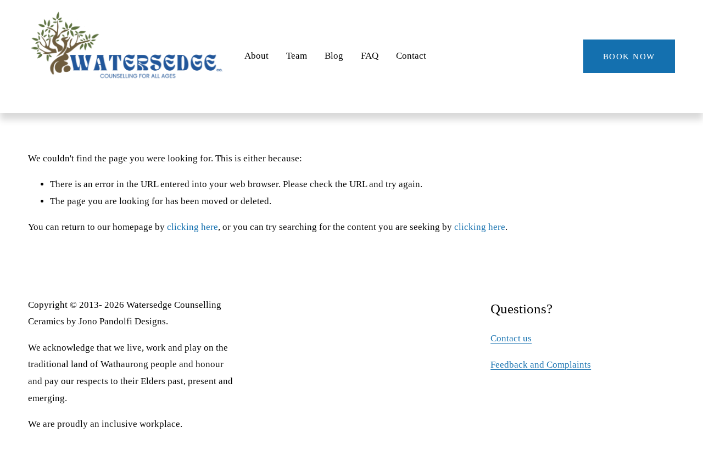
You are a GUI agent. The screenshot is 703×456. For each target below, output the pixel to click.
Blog (334, 55)
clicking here (192, 227)
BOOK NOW (629, 56)
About (256, 55)
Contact (411, 55)
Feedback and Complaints (540, 364)
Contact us (511, 338)
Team (296, 55)
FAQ (369, 55)
